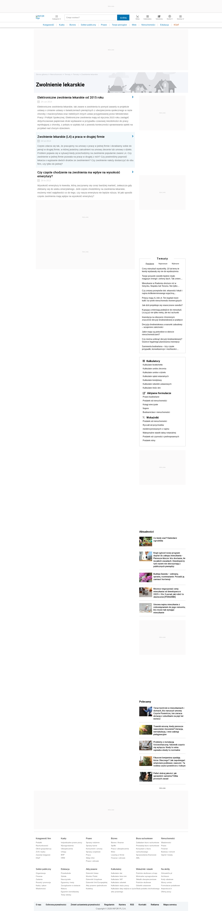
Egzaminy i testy (67, 882)
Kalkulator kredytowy (152, 380)
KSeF (176, 25)
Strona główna (42, 74)
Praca (88, 855)
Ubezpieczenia (67, 849)
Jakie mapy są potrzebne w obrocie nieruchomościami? (158, 333)
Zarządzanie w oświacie (70, 885)
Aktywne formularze (159, 393)
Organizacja (41, 873)
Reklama (155, 904)
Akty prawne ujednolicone (96, 885)
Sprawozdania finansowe (146, 855)
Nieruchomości (148, 25)
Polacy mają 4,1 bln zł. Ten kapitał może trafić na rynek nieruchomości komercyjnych (162, 299)
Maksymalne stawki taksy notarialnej (159, 433)
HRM (63, 858)
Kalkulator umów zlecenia (154, 369)
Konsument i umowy (94, 849)
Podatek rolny (149, 440)
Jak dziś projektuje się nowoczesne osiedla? (162, 305)
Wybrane (175, 264)
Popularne (150, 264)
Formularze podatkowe (170, 885)
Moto (134, 25)
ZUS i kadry (40, 852)
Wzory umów (166, 882)
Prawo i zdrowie (92, 861)
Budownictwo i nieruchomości (156, 412)
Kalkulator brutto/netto (153, 365)
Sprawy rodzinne (93, 842)
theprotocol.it (166, 889)
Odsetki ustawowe (143, 885)
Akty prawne (91, 869)
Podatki (39, 842)
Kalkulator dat (116, 873)
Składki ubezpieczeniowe (146, 879)
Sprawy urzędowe (93, 852)
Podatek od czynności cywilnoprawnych (161, 436)
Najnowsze (163, 264)
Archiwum (165, 876)
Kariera (122, 904)
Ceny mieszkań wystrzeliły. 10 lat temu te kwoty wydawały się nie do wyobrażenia (160, 270)
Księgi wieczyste (150, 404)
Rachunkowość (42, 846)
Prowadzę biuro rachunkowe (147, 846)
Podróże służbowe (143, 882)
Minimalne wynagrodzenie (146, 876)
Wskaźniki (152, 417)
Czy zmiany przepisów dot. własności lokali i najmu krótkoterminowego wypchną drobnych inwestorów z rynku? (162, 292)
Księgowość (48, 25)
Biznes (73, 25)
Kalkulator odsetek (118, 882)
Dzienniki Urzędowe (94, 879)
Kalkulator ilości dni (152, 388)
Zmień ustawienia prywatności (85, 904)
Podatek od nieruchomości (155, 401)
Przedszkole (66, 873)
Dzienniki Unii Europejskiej (96, 882)
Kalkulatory (153, 361)
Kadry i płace (41, 885)
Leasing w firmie (117, 855)
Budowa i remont (168, 852)
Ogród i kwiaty (167, 855)
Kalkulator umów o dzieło (154, 372)
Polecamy (145, 701)
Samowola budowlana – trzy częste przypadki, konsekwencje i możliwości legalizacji (159, 347)
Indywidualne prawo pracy (71, 842)
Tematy (68, 74)
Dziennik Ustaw (92, 873)
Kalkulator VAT (117, 879)
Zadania (39, 879)
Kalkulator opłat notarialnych (156, 376)
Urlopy (63, 852)
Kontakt (142, 904)
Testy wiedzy (66, 895)
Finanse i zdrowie (118, 858)
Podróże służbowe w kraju (146, 873)
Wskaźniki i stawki (144, 869)
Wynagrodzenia (67, 846)
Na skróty (165, 869)
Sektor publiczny (88, 25)
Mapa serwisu (170, 904)
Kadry (61, 25)
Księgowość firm (43, 838)
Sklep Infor (90, 858)
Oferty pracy (166, 892)
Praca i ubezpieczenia (120, 849)
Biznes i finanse (117, 842)
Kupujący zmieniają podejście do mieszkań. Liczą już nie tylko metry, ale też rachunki (162, 311)
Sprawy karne (91, 846)
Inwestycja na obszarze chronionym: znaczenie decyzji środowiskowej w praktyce (162, 318)
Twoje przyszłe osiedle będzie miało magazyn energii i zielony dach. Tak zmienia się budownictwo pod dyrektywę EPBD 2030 (162, 277)
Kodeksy (89, 889)
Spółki (113, 846)
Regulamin (109, 904)
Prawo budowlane (151, 397)
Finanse (164, 849)
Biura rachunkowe (144, 838)
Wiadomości (166, 842)
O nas (38, 904)
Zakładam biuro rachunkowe (147, 842)
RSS (132, 904)
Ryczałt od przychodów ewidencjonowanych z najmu (156, 427)
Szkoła (63, 876)
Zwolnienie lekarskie (89, 74)
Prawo (104, 25)
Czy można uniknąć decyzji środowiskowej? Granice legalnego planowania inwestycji (162, 340)
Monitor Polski (91, 876)
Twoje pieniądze (119, 25)
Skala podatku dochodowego (148, 889)
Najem (146, 408)
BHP (62, 855)
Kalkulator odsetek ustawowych (157, 384)
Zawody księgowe (43, 855)
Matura (64, 889)
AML (138, 858)
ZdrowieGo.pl (166, 873)
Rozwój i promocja (43, 882)
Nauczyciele (66, 879)
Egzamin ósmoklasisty (70, 892)
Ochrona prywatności (56, 904)
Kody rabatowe (167, 879)
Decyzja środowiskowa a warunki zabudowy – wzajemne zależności (162, 325)
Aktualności (146, 531)
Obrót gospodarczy (43, 849)
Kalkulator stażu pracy (120, 885)
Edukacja (164, 25)
